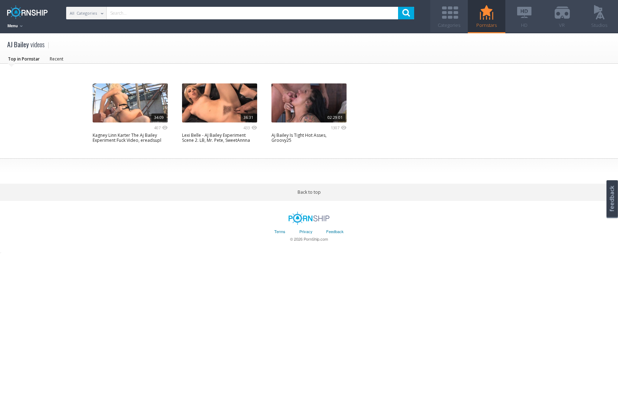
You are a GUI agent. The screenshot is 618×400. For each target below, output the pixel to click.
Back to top (309, 192)
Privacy (306, 231)
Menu (13, 26)
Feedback (335, 231)
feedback (612, 198)
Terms (279, 231)
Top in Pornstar (24, 59)
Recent (56, 59)
